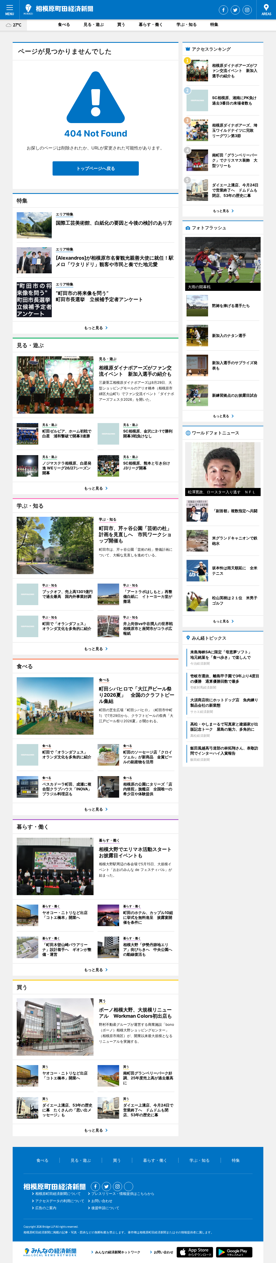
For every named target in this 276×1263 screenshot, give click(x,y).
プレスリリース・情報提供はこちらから (122, 1193)
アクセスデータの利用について (59, 1201)
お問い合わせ (101, 1201)
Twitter (235, 10)
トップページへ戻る (95, 168)
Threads (128, 1186)
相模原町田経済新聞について (58, 1193)
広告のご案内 (45, 1208)
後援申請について (105, 1208)
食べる (64, 24)
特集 (214, 24)
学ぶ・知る (187, 24)
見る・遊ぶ (94, 24)
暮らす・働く (151, 24)
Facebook (223, 10)
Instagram (247, 10)
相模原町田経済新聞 (58, 9)
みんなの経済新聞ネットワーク (49, 1252)
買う (121, 24)
